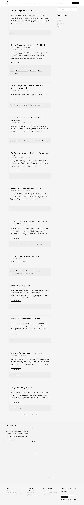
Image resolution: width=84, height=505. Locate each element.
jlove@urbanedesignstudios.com (16, 494)
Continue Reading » (15, 27)
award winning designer (22, 70)
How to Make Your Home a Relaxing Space (28, 353)
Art (58, 18)
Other (12, 32)
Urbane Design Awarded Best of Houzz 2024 (28, 11)
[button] (45, 3)
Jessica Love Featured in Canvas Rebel (26, 319)
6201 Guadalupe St (12, 490)
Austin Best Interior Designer (21, 105)
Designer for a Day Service (21, 388)
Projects (45, 490)
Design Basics (17, 67)
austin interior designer (36, 105)
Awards (59, 20)
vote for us (18, 73)
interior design (19, 273)
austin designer (20, 270)
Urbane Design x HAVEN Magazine (25, 256)
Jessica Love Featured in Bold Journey (26, 188)
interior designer (29, 273)
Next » (36, 414)
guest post (43, 244)
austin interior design (29, 67)
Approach (45, 492)
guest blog (45, 140)
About (50, 492)
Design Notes (46, 494)
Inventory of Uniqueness (20, 286)
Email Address (64, 491)
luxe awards (33, 70)
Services (50, 490)
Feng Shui (60, 26)
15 (32, 414)
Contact (54, 492)
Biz (11, 67)
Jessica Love (28, 12)
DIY (11, 140)
